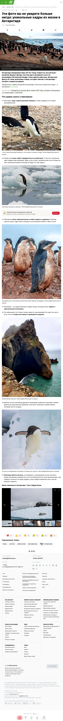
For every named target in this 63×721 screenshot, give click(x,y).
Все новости (9, 599)
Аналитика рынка (10, 647)
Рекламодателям (6, 587)
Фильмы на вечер (29, 631)
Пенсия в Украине (10, 639)
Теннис (26, 651)
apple (18, 703)
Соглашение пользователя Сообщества (29, 584)
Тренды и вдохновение (11, 651)
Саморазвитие (47, 635)
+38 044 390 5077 (38, 558)
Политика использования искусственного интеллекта (29, 577)
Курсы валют (8, 628)
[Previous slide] (5, 505)
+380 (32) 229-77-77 (14, 694)
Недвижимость (10, 645)
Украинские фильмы (29, 628)
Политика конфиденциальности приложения (30, 581)
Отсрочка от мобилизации (50, 612)
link (33, 565)
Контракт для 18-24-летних (50, 610)
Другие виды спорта (29, 656)
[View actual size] (55, 490)
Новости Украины (10, 604)
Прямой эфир (8, 606)
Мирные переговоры (30, 606)
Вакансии (44, 576)
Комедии (26, 633)
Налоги (7, 637)
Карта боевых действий (30, 604)
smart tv (27, 703)
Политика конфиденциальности (30, 573)
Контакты (44, 573)
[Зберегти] (55, 30)
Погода (7, 613)
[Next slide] (58, 505)
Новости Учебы (48, 624)
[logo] (11, 2)
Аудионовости (9, 611)
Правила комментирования (29, 587)
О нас (3, 573)
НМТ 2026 (45, 632)
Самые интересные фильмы (31, 626)
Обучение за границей (49, 637)
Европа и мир (10, 7)
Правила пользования (8, 590)
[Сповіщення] (61, 2)
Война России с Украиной (32, 599)
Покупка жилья (9, 649)
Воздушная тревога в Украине (32, 608)
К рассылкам (52, 666)
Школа (45, 630)
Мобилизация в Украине (51, 599)
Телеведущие (5, 584)
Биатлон (26, 654)
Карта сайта (45, 584)
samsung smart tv (36, 703)
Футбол (26, 649)
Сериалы (26, 635)
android (9, 703)
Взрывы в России (29, 615)
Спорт (26, 645)
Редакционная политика (8, 579)
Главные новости (10, 602)
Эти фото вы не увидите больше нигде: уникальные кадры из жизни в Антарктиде (36, 7)
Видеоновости (9, 608)
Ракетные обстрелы (29, 602)
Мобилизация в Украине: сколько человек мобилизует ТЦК (51, 616)
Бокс (25, 647)
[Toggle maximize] (59, 490)
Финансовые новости (11, 631)
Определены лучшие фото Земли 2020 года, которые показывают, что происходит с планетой (31, 91)
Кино (25, 624)
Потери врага (28, 617)
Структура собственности (48, 579)
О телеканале (5, 581)
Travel (3, 7)
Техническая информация (29, 590)
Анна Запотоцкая (10, 25)
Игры (43, 587)
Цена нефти (8, 626)
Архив (43, 581)
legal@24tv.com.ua (23, 696)
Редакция (4, 576)
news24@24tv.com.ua (9, 558)
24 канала (14, 87)
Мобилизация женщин (49, 608)
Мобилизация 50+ (48, 606)
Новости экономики (11, 624)
